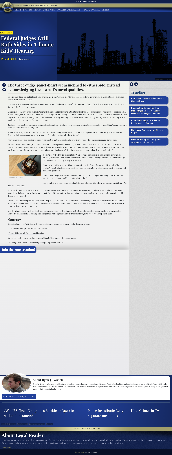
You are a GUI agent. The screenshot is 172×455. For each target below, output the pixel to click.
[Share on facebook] (4, 85)
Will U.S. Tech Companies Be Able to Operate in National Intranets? (40, 413)
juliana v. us (47, 424)
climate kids (26, 424)
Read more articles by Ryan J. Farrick (19, 396)
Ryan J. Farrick (8, 59)
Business (28, 10)
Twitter (92, 2)
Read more (6, 447)
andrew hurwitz (4, 424)
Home (18, 10)
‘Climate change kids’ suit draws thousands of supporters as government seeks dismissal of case (49, 224)
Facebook (83, 2)
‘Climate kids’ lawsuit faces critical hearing (26, 233)
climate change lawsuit (20, 424)
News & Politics (91, 10)
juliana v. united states (42, 424)
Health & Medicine (44, 10)
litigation (52, 424)
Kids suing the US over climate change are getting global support (36, 242)
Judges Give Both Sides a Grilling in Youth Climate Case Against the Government (42, 238)
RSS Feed (77, 2)
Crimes (105, 10)
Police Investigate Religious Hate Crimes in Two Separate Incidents (124, 413)
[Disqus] (64, 284)
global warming (31, 424)
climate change (13, 424)
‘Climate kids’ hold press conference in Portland (28, 228)
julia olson (36, 424)
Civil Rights (8, 424)
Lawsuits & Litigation (69, 10)
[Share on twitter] (4, 89)
